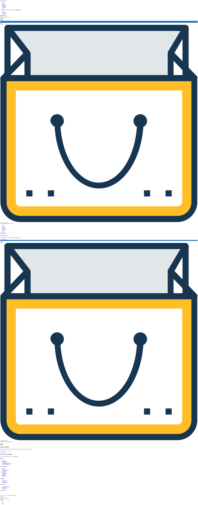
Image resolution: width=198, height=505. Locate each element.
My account (3, 12)
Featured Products (4, 13)
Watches (3, 6)
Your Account (4, 480)
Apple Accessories (5, 470)
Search (2, 18)
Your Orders (4, 481)
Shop (3, 3)
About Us (3, 11)
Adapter (3, 468)
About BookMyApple (6, 486)
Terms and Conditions (6, 464)
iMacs (3, 8)
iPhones (3, 4)
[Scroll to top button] (195, 502)
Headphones (4, 5)
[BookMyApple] (3, 0)
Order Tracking (4, 482)
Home (3, 2)
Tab (3, 476)
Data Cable (4, 472)
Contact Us (4, 461)
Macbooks (4, 7)
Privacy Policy (4, 462)
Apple (3, 469)
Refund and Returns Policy (6, 463)
